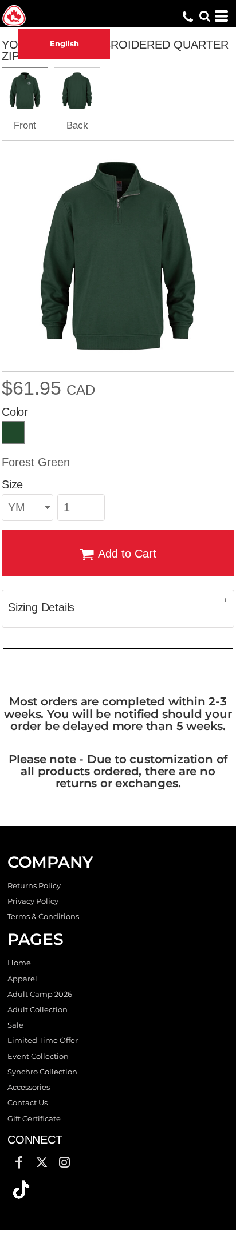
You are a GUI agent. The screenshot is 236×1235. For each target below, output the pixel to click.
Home (19, 962)
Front (25, 125)
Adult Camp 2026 (39, 994)
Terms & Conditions (43, 916)
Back (77, 125)
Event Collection (38, 1056)
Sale (15, 1024)
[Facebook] (19, 1162)
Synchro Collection (42, 1071)
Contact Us (27, 1102)
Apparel (22, 978)
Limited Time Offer (42, 1040)
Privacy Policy (32, 900)
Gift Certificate (34, 1118)
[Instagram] (64, 1162)
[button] (21, 1190)
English (64, 43)
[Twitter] (42, 1162)
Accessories (28, 1087)
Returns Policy (34, 885)
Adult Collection (37, 1009)
